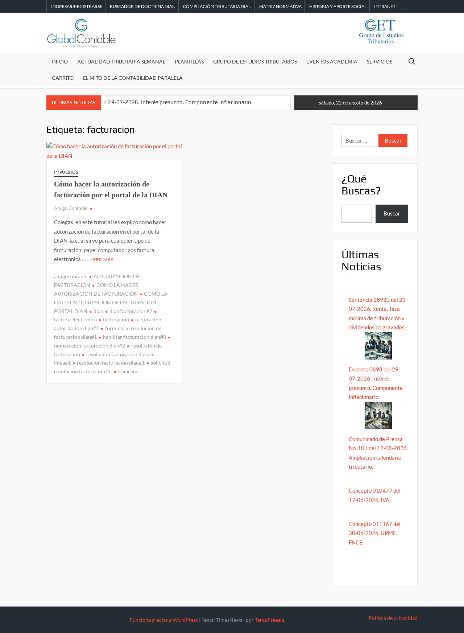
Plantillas (189, 61)
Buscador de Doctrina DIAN (142, 6)
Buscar (392, 213)
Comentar (128, 371)
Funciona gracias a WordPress (164, 620)
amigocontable (70, 276)
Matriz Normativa (280, 6)
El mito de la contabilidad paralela (133, 78)
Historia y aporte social (337, 6)
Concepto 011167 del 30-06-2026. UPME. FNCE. (375, 533)
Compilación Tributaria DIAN (217, 6)
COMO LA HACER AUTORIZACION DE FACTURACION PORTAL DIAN (110, 302)
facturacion (116, 319)
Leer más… (104, 259)
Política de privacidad (393, 618)
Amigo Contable (70, 208)
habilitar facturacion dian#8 (134, 337)
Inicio (60, 61)
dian (98, 311)
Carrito (63, 78)
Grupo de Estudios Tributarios (255, 61)
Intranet (384, 6)
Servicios (379, 61)
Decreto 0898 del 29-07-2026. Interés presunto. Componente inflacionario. (158, 102)
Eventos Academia (331, 61)
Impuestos (66, 172)
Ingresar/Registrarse (76, 6)
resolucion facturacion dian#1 (111, 362)
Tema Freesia (269, 620)
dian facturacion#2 (130, 311)
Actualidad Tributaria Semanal (121, 61)
